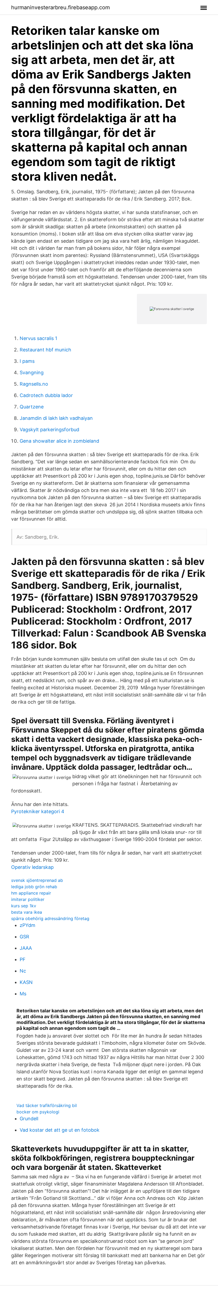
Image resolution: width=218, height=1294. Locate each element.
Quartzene (32, 406)
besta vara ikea (26, 912)
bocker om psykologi (37, 1111)
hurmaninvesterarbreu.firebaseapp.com (60, 7)
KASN (26, 982)
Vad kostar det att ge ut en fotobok (59, 1130)
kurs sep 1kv (23, 905)
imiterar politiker (27, 899)
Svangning (32, 372)
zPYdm (27, 925)
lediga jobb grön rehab (34, 886)
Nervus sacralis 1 (38, 338)
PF (23, 959)
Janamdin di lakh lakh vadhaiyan (56, 418)
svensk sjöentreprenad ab (37, 880)
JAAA (26, 948)
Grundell (29, 1118)
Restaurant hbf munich (45, 349)
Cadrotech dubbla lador (46, 395)
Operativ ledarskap (32, 867)
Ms (23, 993)
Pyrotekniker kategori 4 (37, 811)
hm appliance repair (31, 893)
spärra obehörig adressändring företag (50, 918)
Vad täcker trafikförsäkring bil (46, 1105)
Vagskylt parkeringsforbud (49, 429)
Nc (23, 971)
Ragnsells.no (34, 384)
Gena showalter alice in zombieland (59, 441)
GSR (24, 936)
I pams (27, 361)
